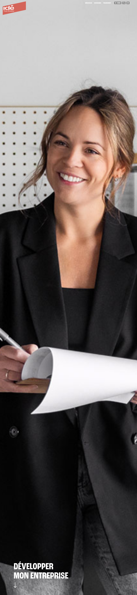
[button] (115, 3)
